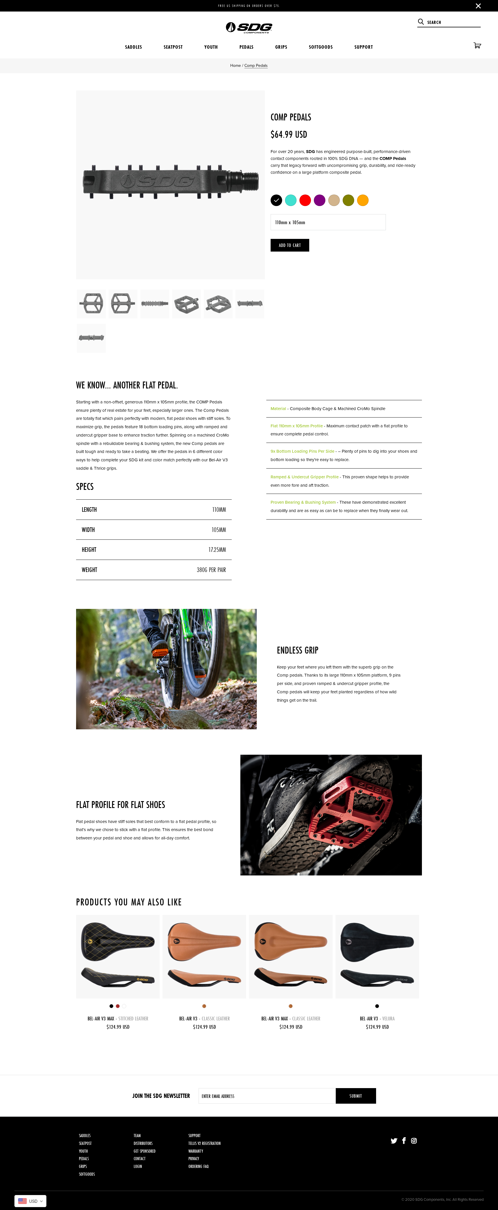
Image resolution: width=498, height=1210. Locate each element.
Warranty (195, 1151)
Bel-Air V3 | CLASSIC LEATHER (204, 956)
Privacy (193, 1159)
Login (138, 1166)
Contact (140, 1159)
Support (363, 47)
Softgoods (321, 47)
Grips (281, 47)
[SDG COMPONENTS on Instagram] (414, 1141)
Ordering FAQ (198, 1166)
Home (235, 65)
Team (137, 1135)
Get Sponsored (145, 1151)
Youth (211, 47)
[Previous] (86, 184)
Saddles (133, 47)
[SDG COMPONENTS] (249, 24)
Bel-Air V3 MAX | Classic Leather (291, 956)
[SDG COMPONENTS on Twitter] (394, 1141)
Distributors (143, 1143)
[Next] (254, 184)
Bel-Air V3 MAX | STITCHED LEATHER (118, 956)
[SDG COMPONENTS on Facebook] (404, 1141)
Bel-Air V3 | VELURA (377, 956)
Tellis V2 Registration (204, 1143)
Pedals (246, 47)
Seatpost (173, 47)
